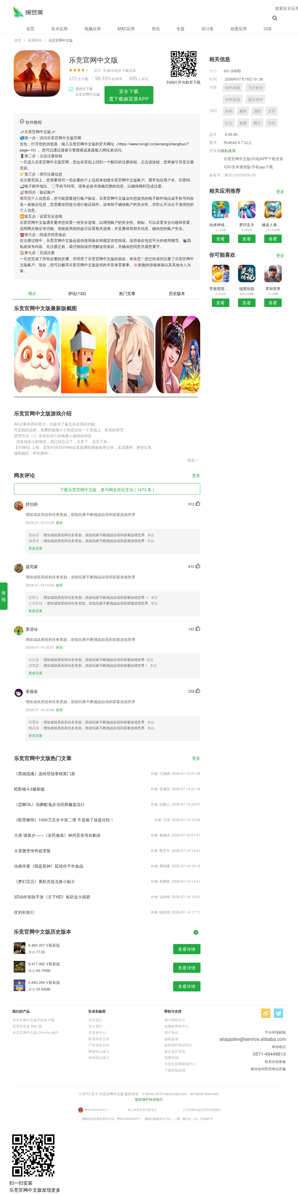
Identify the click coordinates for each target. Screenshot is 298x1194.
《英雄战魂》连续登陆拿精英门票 (44, 773)
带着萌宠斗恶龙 (220, 288)
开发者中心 (97, 1032)
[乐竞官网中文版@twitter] (278, 1013)
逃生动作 (255, 99)
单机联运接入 (98, 1057)
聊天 (257, 123)
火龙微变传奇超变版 (32, 850)
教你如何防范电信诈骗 (268, 1068)
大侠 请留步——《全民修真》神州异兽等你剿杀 (57, 835)
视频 (243, 123)
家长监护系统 (174, 1051)
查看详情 (187, 949)
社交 (229, 123)
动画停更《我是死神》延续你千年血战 (48, 866)
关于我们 (95, 1019)
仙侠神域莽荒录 (220, 224)
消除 (257, 111)
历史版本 (177, 293)
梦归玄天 (246, 224)
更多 (196, 475)
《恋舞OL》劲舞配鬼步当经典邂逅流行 (49, 804)
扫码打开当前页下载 (183, 82)
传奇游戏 (232, 99)
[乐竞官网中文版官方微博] (265, 1013)
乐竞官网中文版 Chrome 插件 (35, 1032)
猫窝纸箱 (246, 288)
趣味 (243, 111)
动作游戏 (232, 87)
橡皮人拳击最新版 (273, 224)
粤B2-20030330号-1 (96, 1109)
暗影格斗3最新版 (29, 789)
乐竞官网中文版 (28, 11)
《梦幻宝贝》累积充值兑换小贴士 (44, 881)
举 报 (3, 596)
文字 (271, 111)
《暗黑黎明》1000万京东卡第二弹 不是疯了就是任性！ (64, 820)
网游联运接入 (98, 1051)
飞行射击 (255, 87)
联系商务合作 (98, 1038)
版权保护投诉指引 (178, 1044)
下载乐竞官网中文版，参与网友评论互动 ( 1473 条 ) (107, 489)
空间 (271, 123)
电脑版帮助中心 (176, 1025)
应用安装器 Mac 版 (27, 1025)
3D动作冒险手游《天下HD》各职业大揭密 (52, 897)
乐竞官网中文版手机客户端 (33, 1019)
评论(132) (77, 293)
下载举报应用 (174, 1070)
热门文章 (127, 293)
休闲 (229, 111)
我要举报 (171, 1057)
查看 (220, 239)
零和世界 (273, 288)
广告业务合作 (98, 1044)
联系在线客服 (275, 1061)
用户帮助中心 (174, 1019)
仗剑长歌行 (24, 912)
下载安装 (129, 70)
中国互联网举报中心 (180, 1063)
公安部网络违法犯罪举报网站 (202, 1109)
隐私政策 (228, 150)
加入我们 (95, 1025)
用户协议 (171, 1032)
